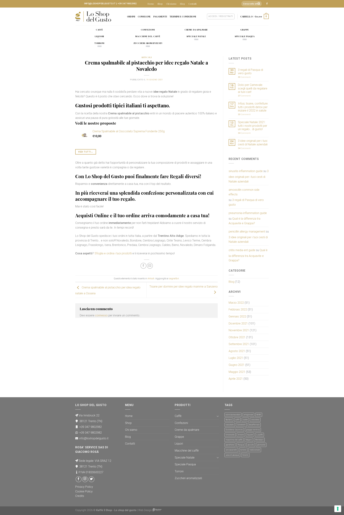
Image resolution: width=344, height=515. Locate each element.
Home (150, 3)
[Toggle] (217, 416)
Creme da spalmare (187, 429)
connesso (101, 315)
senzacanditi (231, 450)
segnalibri (174, 278)
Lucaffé (259, 435)
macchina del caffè (234, 440)
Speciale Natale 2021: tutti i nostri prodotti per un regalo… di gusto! (252, 125)
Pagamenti (160, 16)
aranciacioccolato (233, 415)
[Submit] (259, 3)
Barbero (229, 420)
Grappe (179, 436)
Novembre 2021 (239, 330)
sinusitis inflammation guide (246, 171)
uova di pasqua (232, 455)
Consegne (144, 16)
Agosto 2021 (237, 351)
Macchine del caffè (187, 450)
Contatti (192, 3)
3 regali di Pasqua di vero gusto (250, 71)
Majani (249, 440)
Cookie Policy (84, 491)
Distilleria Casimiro (234, 430)
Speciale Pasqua (185, 464)
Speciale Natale (185, 457)
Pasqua (241, 445)
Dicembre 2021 (238, 323)
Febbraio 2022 (238, 309)
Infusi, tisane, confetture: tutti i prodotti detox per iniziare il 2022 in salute (253, 107)
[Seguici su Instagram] (85, 479)
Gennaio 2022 (237, 316)
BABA (258, 415)
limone (241, 435)
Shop (160, 3)
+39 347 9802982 (127, 3)
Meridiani (259, 440)
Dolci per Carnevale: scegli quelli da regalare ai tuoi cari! (252, 88)
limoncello (230, 435)
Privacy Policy (84, 486)
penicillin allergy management (247, 231)
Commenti (244, 77)
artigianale (248, 415)
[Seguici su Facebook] (267, 4)
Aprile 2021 (236, 378)
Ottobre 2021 (237, 337)
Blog (182, 3)
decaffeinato (254, 425)
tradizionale (255, 450)
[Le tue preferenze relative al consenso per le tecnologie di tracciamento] (337, 508)
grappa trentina (253, 430)
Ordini (131, 16)
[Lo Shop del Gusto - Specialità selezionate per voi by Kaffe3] (93, 16)
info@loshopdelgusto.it (100, 3)
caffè (237, 420)
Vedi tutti (85, 152)
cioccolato (230, 425)
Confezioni (181, 423)
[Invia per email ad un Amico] (150, 266)
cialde (245, 420)
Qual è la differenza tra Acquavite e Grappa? (244, 221)
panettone (230, 445)
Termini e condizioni (182, 16)
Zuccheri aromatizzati (188, 478)
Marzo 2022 (236, 302)
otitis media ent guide (242, 250)
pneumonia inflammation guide (248, 213)
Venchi (245, 455)
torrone (243, 450)
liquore (250, 435)
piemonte (261, 445)
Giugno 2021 (237, 365)
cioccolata (255, 420)
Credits (79, 496)
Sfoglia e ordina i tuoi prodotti (113, 253)
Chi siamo (171, 3)
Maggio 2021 (237, 372)
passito (250, 445)
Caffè (178, 416)
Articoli (146, 57)
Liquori (179, 443)
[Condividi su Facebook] (143, 266)
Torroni (179, 471)
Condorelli (241, 425)
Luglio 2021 (236, 358)
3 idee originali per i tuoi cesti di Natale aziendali (252, 142)
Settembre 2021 (239, 344)
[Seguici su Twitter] (91, 479)
